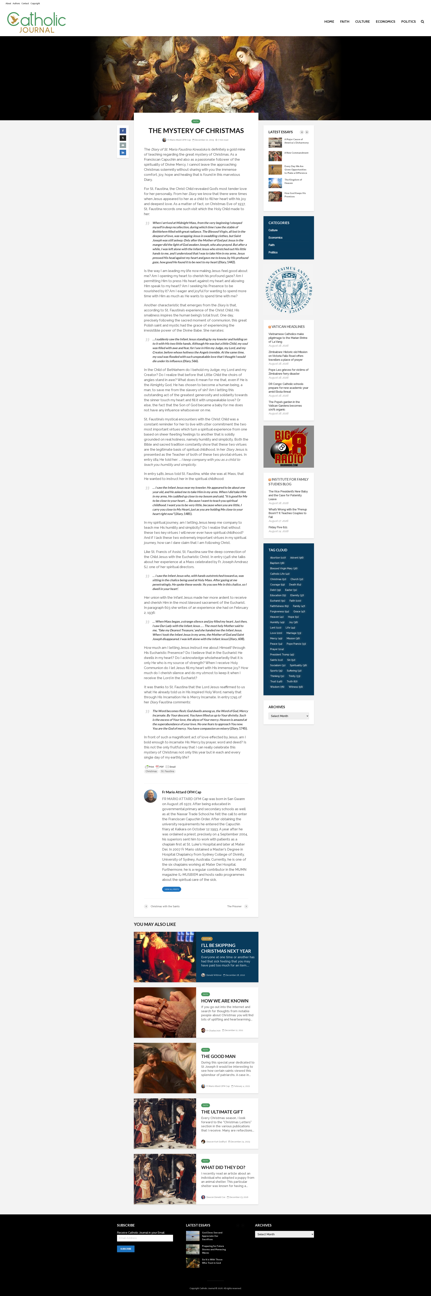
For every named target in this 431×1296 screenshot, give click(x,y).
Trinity (294, 676)
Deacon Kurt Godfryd (216, 1142)
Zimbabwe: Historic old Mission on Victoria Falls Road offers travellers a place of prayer (288, 355)
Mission (293, 638)
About (8, 3)
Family (299, 606)
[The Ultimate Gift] (165, 1123)
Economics (385, 22)
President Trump (282, 654)
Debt (275, 590)
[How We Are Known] (165, 1012)
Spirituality (298, 665)
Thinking (277, 676)
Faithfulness (279, 606)
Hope (293, 617)
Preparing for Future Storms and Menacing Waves (296, 200)
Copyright (35, 3)
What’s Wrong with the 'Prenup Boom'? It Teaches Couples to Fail (288, 513)
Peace (276, 643)
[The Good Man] (165, 1067)
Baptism (277, 563)
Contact (25, 3)
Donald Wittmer (214, 975)
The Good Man (218, 1056)
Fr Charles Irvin (213, 1031)
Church (297, 579)
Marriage (294, 633)
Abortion (278, 557)
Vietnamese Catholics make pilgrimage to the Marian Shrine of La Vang (288, 337)
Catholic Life (280, 573)
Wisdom (277, 687)
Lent (275, 627)
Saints (276, 660)
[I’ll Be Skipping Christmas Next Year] (165, 956)
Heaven (277, 617)
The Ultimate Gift (222, 1111)
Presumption (292, 156)
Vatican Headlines (288, 327)
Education (278, 595)
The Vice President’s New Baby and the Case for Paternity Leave (288, 495)
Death (295, 584)
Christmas (151, 771)
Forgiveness (279, 611)
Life (290, 627)
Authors (16, 3)
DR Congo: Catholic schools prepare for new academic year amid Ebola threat (288, 387)
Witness (296, 687)
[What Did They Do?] (165, 1178)
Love (276, 633)
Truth (292, 681)
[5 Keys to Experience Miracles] (275, 172)
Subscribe (125, 1249)
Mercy (276, 638)
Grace (299, 611)
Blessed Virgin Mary (283, 568)
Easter (291, 590)
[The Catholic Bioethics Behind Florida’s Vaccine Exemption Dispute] (275, 142)
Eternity (297, 595)
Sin (291, 660)
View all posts (172, 889)
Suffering (294, 670)
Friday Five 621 (278, 527)
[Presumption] (275, 159)
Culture (362, 22)
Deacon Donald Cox (215, 1197)
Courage (277, 584)
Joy (293, 622)
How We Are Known (224, 1000)
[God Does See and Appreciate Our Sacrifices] (275, 186)
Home (329, 22)
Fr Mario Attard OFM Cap (179, 140)
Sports (276, 670)
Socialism (278, 665)
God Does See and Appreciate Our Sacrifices (295, 186)
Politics (408, 22)
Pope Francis (296, 643)
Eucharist (277, 600)
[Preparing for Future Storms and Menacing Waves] (275, 199)
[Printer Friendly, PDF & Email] (160, 766)
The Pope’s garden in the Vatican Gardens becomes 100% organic (285, 405)
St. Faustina (167, 771)
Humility (277, 622)
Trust (276, 681)
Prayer (277, 649)
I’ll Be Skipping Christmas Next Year (226, 948)
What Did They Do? (223, 1167)
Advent (297, 557)
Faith (344, 22)
